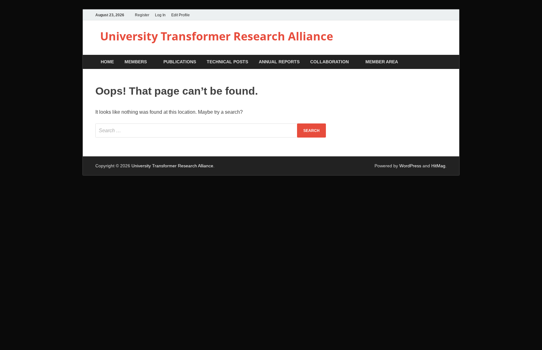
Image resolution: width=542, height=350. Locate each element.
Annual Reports (279, 61)
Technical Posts (227, 61)
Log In (160, 15)
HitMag (438, 165)
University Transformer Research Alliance (216, 36)
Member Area (381, 61)
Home (107, 61)
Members (136, 61)
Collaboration (329, 61)
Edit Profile (180, 15)
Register (142, 15)
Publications (179, 61)
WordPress (410, 165)
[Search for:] (210, 130)
